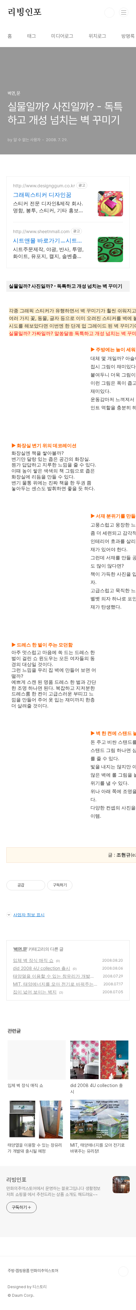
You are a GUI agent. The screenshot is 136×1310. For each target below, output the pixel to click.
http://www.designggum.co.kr (44, 185)
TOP (123, 1271)
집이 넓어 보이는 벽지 (35, 992)
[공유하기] (30, 885)
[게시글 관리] (38, 885)
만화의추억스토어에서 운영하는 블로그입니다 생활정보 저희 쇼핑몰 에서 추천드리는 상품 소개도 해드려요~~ (53, 1191)
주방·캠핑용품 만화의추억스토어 (33, 1270)
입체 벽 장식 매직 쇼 (33, 960)
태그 (31, 36)
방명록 (128, 36)
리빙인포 (24, 12)
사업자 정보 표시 (29, 914)
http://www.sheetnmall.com (41, 231)
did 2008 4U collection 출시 (41, 968)
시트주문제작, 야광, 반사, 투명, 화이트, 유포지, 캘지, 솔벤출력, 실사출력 (48, 253)
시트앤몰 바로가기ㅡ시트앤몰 (48, 240)
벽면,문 (20, 949)
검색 (109, 12)
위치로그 (97, 36)
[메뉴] (123, 12)
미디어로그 (62, 36)
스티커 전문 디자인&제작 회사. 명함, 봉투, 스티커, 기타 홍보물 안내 (48, 207)
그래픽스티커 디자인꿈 (42, 194)
